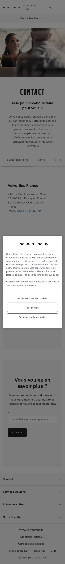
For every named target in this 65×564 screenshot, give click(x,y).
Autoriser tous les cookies (32, 298)
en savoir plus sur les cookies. (21, 285)
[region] (32, 282)
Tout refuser (32, 307)
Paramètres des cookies (32, 317)
